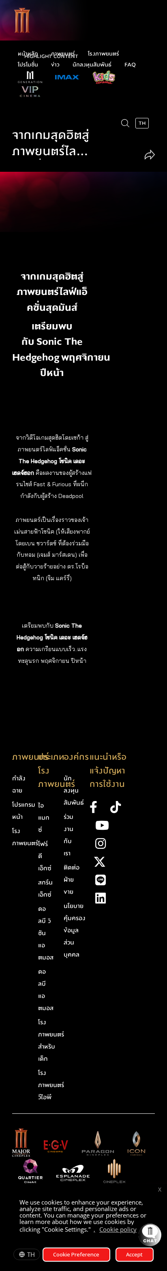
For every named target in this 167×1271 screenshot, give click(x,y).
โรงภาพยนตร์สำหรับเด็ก (51, 1040)
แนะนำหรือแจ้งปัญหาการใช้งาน (108, 770)
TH (31, 1254)
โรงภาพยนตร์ (103, 54)
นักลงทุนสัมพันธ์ (92, 65)
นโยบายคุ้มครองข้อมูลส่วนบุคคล (75, 930)
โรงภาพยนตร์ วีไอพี (51, 1085)
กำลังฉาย (19, 784)
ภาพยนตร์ (63, 54)
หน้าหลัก (28, 54)
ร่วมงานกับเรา (68, 835)
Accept (134, 1254)
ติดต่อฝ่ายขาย (71, 879)
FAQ (130, 65)
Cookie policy (118, 1229)
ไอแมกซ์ (43, 817)
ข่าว (55, 65)
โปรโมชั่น (28, 65)
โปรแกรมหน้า (23, 810)
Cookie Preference (76, 1254)
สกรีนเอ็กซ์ (45, 888)
